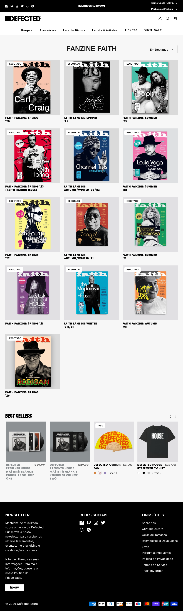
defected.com (97, 6)
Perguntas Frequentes (156, 552)
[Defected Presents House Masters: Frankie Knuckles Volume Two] (70, 442)
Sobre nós (149, 523)
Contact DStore (152, 529)
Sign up (14, 588)
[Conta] (159, 18)
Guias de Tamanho (154, 535)
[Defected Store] (23, 18)
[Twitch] (12, 6)
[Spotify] (32, 6)
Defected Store (27, 603)
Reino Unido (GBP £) (162, 3)
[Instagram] (17, 6)
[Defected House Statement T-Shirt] (157, 442)
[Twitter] (22, 6)
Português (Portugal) (162, 9)
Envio (145, 547)
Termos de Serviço (154, 565)
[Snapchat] (27, 6)
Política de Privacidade (157, 559)
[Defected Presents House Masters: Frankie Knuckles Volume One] (26, 442)
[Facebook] (6, 6)
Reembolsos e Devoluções (160, 540)
